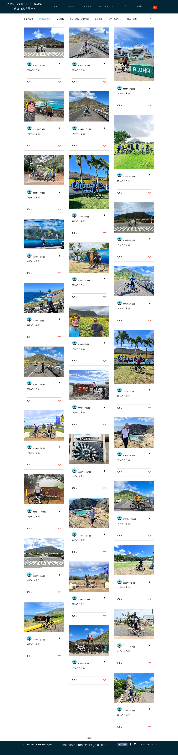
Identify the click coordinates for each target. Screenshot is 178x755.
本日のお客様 (45, 19)
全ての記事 (28, 19)
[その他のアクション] (60, 64)
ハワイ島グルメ (115, 19)
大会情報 (60, 19)
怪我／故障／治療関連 (79, 19)
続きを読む (132, 19)
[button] (154, 6)
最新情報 (98, 19)
